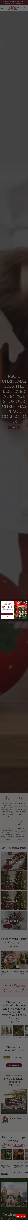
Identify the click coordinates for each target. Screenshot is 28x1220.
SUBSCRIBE (7, 613)
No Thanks (7, 616)
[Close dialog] (26, 601)
